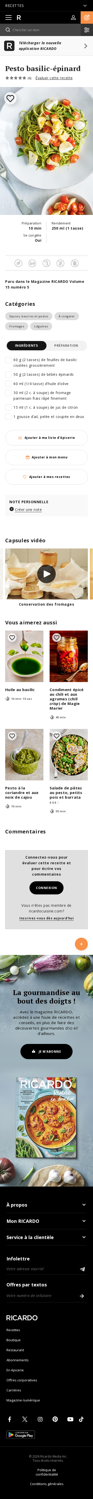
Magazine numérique (23, 1400)
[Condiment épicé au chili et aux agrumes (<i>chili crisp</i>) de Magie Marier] (69, 656)
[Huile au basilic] (24, 656)
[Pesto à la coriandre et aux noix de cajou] (24, 754)
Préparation (66, 345)
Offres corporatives (21, 1380)
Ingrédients (26, 345)
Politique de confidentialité (47, 1472)
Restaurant (15, 1350)
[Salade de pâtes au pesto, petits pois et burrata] (69, 754)
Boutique (13, 1340)
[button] (87, 17)
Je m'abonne (50, 1051)
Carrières (13, 1390)
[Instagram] (41, 1419)
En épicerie (15, 1370)
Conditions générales (47, 1483)
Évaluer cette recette (54, 77)
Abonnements (17, 1360)
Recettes (13, 1330)
